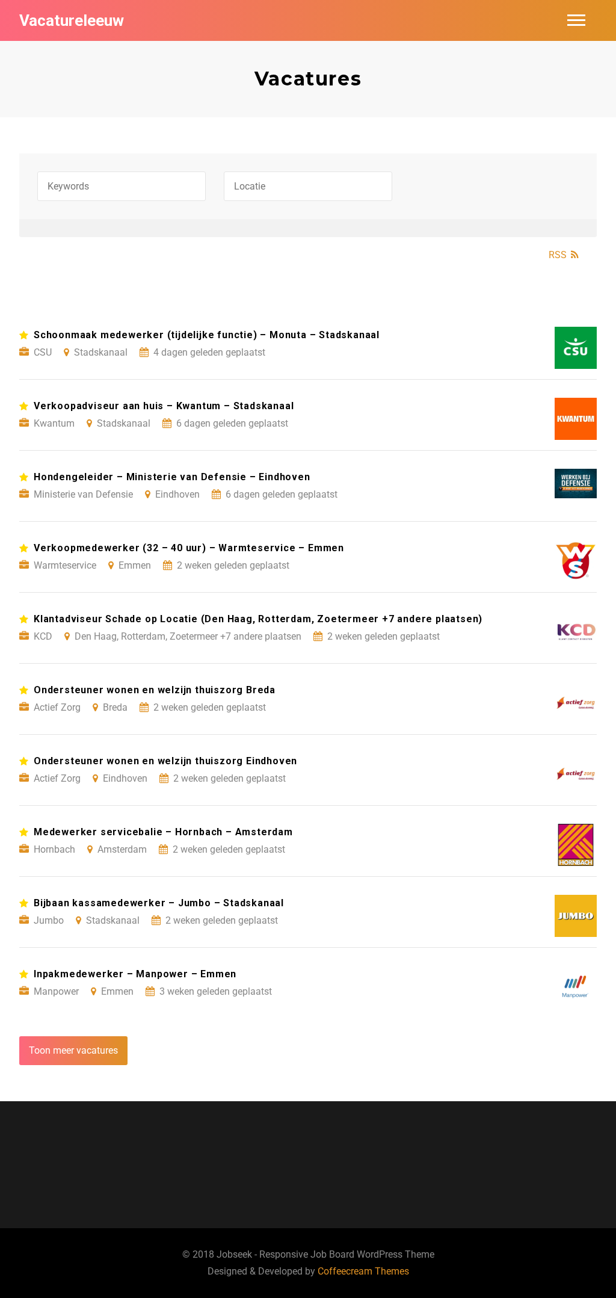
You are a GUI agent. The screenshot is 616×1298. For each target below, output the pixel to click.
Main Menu (576, 20)
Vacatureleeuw (71, 20)
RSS (558, 255)
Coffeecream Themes (363, 1271)
